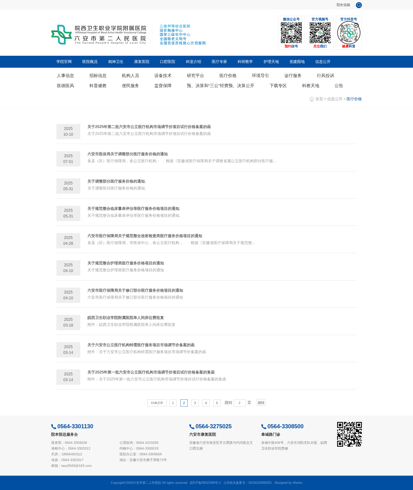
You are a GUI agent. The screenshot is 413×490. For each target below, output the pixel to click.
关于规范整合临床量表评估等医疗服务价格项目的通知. (133, 208)
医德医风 (65, 85)
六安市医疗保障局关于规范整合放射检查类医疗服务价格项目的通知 (144, 236)
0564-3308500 (285, 426)
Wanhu (297, 482)
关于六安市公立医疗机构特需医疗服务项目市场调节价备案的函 (141, 345)
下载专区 (278, 85)
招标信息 (98, 75)
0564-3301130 (75, 426)
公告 (339, 85)
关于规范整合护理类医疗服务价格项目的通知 (125, 263)
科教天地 (310, 85)
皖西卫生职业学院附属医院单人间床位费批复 (125, 318)
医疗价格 (228, 75)
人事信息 (65, 75)
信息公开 (334, 99)
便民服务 (130, 85)
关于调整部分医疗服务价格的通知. (116, 181)
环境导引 (260, 75)
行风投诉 (325, 75)
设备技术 (163, 75)
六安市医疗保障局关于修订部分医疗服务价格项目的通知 (135, 290)
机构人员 (130, 75)
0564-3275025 (214, 426)
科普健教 (98, 85)
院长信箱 (343, 5)
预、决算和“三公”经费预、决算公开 (220, 85)
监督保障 (163, 85)
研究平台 (195, 75)
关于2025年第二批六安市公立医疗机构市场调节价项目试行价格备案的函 (149, 127)
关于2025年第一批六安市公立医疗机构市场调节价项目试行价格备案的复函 (151, 372)
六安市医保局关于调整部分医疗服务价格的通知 (127, 154)
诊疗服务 (293, 75)
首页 (319, 99)
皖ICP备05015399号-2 (205, 482)
